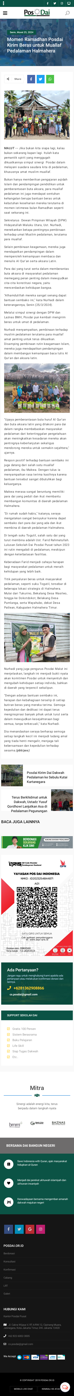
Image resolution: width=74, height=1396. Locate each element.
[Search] (67, 13)
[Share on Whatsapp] (50, 79)
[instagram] (40, 1229)
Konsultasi (9, 1261)
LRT (6, 1285)
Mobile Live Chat (23, 1389)
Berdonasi (9, 1253)
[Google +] (29, 1229)
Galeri (7, 1293)
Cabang (8, 1277)
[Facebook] (8, 1229)
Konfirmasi (10, 1269)
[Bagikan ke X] (41, 79)
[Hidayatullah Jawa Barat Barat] (37, 847)
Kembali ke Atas (51, 1389)
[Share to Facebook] (31, 79)
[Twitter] (19, 1229)
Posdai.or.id (47, 1380)
